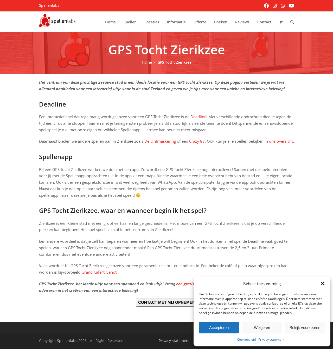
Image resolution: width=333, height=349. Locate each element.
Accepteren (219, 327)
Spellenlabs (67, 340)
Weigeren (262, 327)
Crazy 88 (197, 141)
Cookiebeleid (246, 339)
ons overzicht (281, 141)
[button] (322, 283)
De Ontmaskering (160, 141)
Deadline (198, 116)
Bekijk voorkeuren (305, 327)
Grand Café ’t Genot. (99, 272)
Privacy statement (271, 339)
